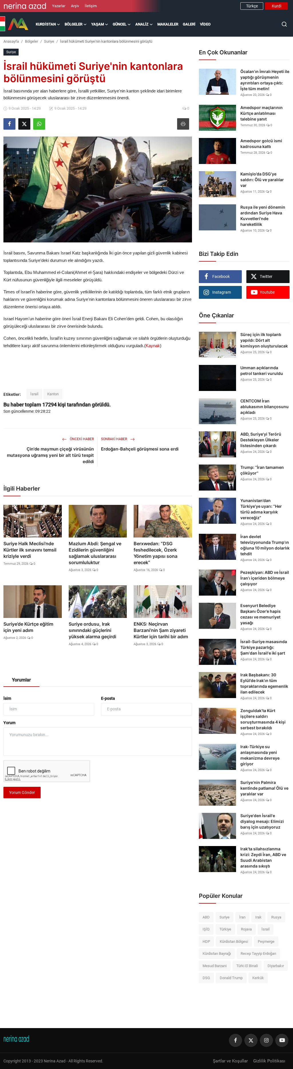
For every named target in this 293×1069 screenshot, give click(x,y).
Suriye (49, 41)
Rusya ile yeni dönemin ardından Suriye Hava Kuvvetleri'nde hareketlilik (262, 216)
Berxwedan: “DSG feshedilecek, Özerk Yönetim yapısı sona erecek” (155, 553)
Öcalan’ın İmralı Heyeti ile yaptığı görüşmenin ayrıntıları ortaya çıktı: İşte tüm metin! (264, 80)
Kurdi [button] (276, 6)
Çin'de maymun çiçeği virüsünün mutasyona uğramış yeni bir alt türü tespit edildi (50, 455)
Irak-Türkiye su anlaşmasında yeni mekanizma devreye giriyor (260, 755)
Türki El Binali (247, 966)
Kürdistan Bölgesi (234, 941)
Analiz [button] (142, 24)
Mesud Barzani (215, 966)
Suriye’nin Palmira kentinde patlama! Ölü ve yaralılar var (264, 788)
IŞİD (206, 929)
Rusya (276, 917)
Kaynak (153, 345)
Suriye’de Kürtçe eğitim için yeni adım (28, 627)
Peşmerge (266, 941)
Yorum (9, 722)
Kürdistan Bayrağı (217, 953)
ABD (206, 917)
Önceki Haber (81, 439)
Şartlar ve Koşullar (230, 1061)
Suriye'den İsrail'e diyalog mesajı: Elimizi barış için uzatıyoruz (262, 821)
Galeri (189, 24)
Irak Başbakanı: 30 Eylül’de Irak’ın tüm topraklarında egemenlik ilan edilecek (264, 683)
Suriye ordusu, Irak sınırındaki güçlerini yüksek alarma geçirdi (92, 630)
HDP (206, 941)
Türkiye (225, 929)
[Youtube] (281, 1040)
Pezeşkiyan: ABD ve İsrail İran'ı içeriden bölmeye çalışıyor (264, 578)
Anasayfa (11, 41)
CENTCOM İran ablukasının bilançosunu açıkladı (264, 406)
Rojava (246, 929)
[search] (284, 24)
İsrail (34, 394)
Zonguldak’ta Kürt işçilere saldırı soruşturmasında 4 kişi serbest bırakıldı (263, 719)
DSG (206, 978)
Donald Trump (231, 978)
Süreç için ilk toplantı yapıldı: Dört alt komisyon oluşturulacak (264, 340)
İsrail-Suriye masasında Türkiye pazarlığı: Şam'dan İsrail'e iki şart (263, 647)
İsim (7, 698)
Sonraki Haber (114, 439)
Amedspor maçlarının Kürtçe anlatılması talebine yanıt (261, 113)
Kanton (53, 394)
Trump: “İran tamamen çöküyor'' (262, 470)
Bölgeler (31, 41)
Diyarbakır (276, 966)
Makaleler (167, 24)
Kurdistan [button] (46, 24)
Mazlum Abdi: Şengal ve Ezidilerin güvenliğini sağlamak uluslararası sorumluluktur (95, 553)
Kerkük (258, 978)
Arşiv (75, 6)
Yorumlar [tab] (21, 680)
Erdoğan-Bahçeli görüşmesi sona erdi (140, 449)
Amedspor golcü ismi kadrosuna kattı (261, 143)
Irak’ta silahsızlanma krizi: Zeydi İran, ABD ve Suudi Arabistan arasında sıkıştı (263, 857)
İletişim (91, 6)
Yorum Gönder (22, 792)
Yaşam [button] (97, 24)
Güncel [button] (119, 24)
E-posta (108, 698)
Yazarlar (58, 6)
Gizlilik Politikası (269, 1061)
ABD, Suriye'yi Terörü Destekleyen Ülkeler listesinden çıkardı (260, 440)
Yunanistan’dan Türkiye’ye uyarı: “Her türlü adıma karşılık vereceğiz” (261, 509)
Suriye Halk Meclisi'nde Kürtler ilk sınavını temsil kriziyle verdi (29, 550)
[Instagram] (266, 1040)
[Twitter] (251, 1040)
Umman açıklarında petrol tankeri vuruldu (261, 370)
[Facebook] (235, 1040)
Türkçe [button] (252, 6)
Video (205, 24)
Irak (258, 917)
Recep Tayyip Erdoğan (258, 953)
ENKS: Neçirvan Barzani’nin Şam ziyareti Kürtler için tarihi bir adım (161, 630)
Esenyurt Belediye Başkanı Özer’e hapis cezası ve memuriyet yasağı (260, 614)
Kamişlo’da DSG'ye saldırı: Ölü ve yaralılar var (262, 179)
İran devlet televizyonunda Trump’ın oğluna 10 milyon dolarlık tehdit (265, 545)
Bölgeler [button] (73, 24)
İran (242, 917)
